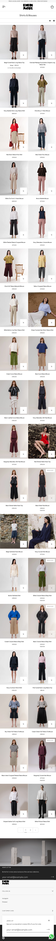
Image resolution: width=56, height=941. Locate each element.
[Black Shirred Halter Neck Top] (14, 485)
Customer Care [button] (8, 910)
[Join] (47, 929)
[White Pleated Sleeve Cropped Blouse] (14, 222)
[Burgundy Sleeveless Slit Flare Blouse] (14, 441)
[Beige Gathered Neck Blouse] (14, 531)
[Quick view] (23, 55)
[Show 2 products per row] (54, 21)
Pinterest (4, 902)
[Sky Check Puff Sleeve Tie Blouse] (14, 711)
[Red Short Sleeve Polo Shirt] (14, 134)
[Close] (50, 920)
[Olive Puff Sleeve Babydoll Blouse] (14, 265)
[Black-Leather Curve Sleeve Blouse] (14, 397)
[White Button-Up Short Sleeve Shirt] (14, 309)
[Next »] (35, 830)
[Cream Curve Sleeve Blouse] (14, 353)
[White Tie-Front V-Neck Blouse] (14, 178)
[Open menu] (6, 6)
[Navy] (4, 69)
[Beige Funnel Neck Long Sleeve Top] (14, 42)
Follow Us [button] (6, 891)
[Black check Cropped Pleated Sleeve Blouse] (14, 755)
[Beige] (21, 69)
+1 (24, 69)
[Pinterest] (3, 938)
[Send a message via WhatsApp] (51, 936)
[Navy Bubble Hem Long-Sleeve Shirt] (14, 90)
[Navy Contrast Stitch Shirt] (14, 667)
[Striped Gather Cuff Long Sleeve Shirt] (14, 801)
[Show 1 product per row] (50, 21)
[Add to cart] (51, 147)
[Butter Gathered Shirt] (14, 575)
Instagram (5, 898)
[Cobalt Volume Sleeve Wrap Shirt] (14, 621)
